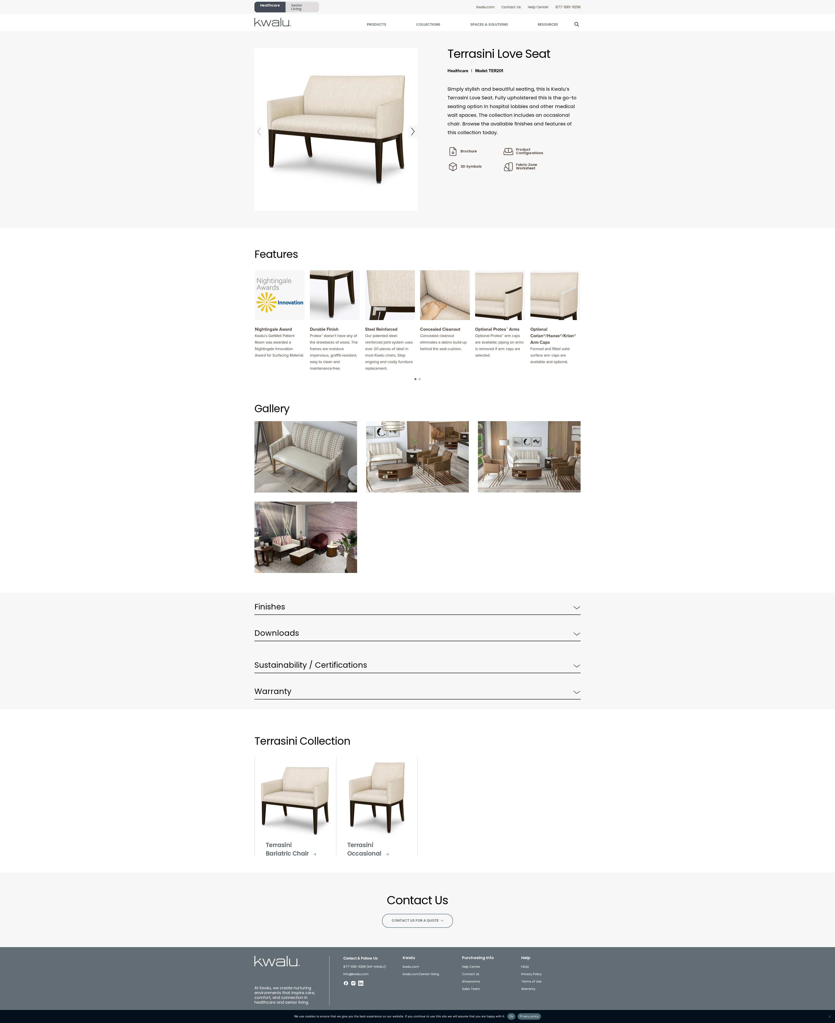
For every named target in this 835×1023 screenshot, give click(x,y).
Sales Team (471, 989)
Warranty (272, 692)
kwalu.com (485, 7)
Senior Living (296, 7)
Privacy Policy (531, 974)
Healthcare (270, 5)
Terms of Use (531, 981)
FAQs (525, 967)
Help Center (538, 7)
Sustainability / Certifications (310, 666)
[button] (576, 24)
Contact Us (511, 7)
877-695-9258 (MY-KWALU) (364, 967)
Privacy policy (529, 1016)
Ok (511, 1016)
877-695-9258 (568, 7)
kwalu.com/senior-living (421, 974)
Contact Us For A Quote (415, 921)
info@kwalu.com (356, 974)
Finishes (269, 607)
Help (525, 958)
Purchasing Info (478, 958)
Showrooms (471, 981)
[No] (829, 1016)
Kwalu (409, 958)
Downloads (276, 634)
